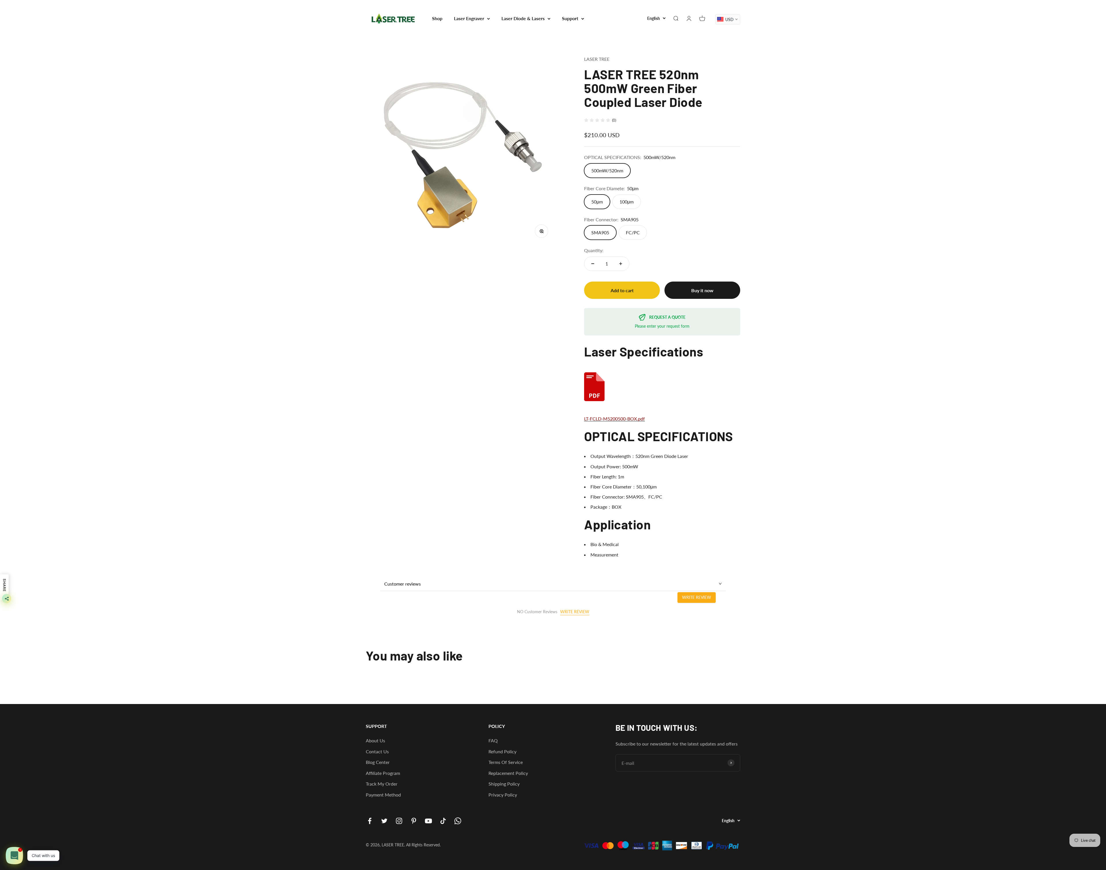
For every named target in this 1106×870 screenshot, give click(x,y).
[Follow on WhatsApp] (458, 821)
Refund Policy (502, 751)
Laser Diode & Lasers (523, 18)
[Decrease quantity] (592, 264)
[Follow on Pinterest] (414, 821)
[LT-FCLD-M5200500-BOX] (662, 386)
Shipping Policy (504, 783)
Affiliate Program (383, 773)
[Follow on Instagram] (399, 821)
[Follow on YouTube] (428, 821)
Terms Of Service (505, 762)
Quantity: (593, 250)
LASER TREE (596, 59)
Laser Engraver (469, 18)
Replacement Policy (508, 773)
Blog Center (378, 762)
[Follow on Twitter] (384, 821)
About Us (375, 740)
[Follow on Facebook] (370, 821)
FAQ (493, 740)
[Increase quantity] (620, 264)
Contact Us (377, 751)
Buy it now (702, 290)
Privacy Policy (502, 794)
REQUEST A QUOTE (667, 317)
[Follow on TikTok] (443, 821)
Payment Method (383, 794)
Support (570, 18)
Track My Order (381, 783)
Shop (437, 18)
